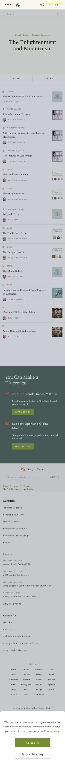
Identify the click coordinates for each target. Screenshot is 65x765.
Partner (54, 5)
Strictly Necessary (32, 754)
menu (8, 4)
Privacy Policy (51, 731)
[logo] (18, 5)
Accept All (32, 742)
